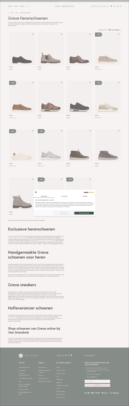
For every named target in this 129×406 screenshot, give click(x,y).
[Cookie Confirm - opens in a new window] (89, 192)
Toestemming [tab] (44, 196)
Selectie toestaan (64, 213)
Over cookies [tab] (64, 196)
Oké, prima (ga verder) (84, 213)
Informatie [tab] (85, 196)
